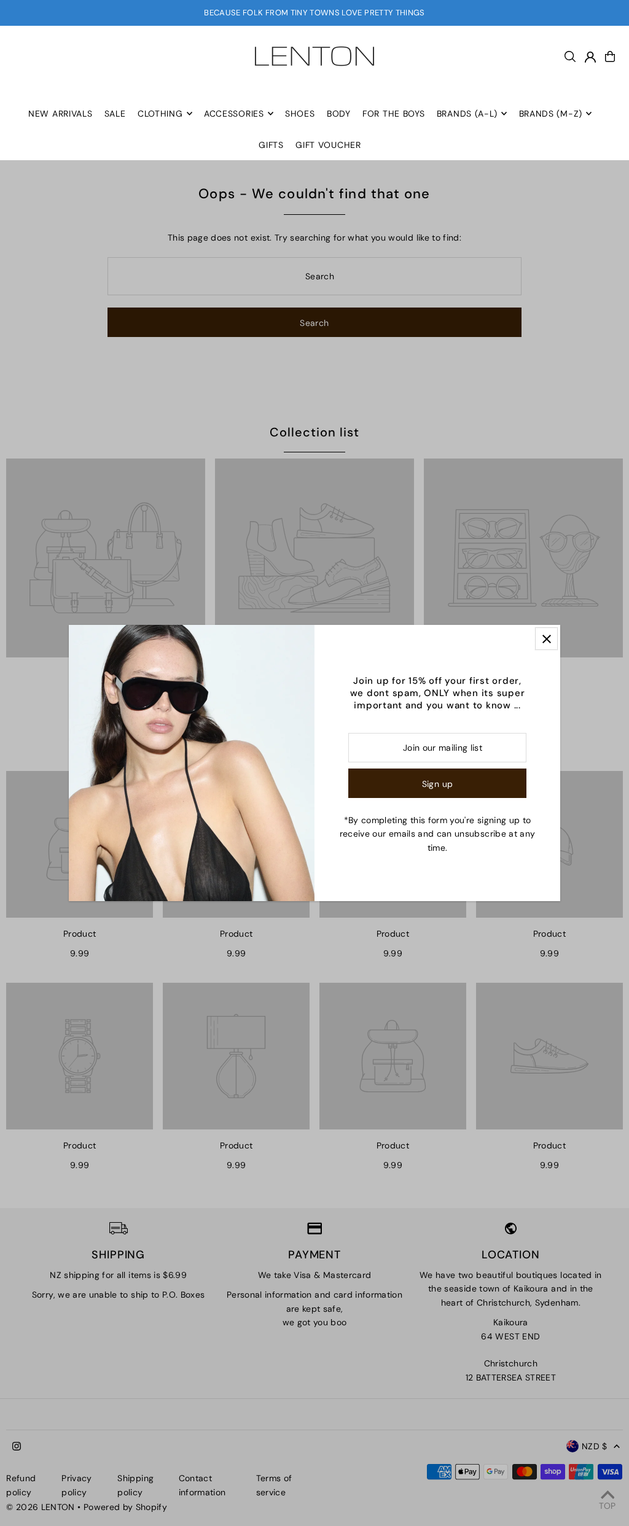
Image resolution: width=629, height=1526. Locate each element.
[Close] (546, 638)
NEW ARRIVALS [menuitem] (60, 113)
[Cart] (610, 56)
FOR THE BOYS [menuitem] (393, 113)
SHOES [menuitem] (300, 113)
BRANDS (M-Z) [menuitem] (550, 113)
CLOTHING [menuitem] (160, 113)
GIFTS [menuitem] (271, 144)
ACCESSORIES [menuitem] (234, 113)
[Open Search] (570, 56)
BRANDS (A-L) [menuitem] (467, 113)
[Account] (590, 57)
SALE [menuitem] (115, 113)
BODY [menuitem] (339, 113)
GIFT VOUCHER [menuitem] (328, 144)
